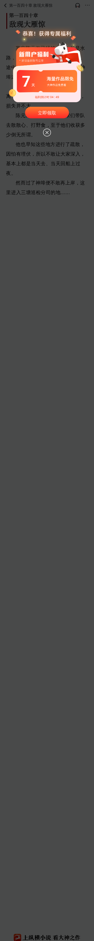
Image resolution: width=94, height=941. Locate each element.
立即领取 (47, 112)
